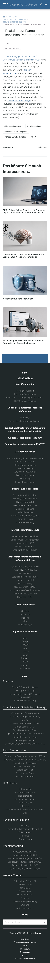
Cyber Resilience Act (25, 792)
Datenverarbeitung (25, 475)
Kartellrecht (25, 888)
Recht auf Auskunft (25, 390)
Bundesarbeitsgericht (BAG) (25, 851)
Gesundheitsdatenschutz (12, 48)
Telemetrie (25, 614)
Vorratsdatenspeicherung (25, 901)
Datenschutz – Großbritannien (25, 539)
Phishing (25, 806)
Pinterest (25, 658)
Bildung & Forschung (25, 690)
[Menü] (46, 4)
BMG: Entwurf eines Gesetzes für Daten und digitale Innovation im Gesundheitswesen (24, 211)
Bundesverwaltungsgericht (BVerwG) (25, 862)
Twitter (25, 661)
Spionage (25, 898)
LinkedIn (25, 644)
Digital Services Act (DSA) (25, 737)
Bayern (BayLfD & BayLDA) (25, 570)
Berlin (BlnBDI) (25, 573)
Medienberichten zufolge (19, 100)
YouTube (25, 665)
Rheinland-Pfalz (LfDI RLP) (25, 593)
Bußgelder (25, 417)
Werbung (25, 905)
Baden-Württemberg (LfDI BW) (25, 566)
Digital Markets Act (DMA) (25, 730)
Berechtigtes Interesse (25, 465)
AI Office (25, 825)
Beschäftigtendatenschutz (25, 495)
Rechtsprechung (13, 845)
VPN (25, 621)
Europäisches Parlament (25, 766)
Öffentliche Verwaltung (25, 700)
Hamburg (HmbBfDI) (25, 580)
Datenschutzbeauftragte (25, 471)
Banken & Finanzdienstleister (25, 687)
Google (25, 641)
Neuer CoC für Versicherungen (18, 298)
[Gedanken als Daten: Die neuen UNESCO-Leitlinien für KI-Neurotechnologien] (25, 236)
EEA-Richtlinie (25, 884)
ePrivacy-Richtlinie (25, 740)
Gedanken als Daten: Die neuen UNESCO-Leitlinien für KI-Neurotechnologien (23, 255)
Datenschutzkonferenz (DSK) (25, 576)
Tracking (25, 618)
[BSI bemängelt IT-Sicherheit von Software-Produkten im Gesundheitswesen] (25, 322)
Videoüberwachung (25, 522)
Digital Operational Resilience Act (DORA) (25, 733)
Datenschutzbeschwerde (25, 498)
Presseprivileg (25, 891)
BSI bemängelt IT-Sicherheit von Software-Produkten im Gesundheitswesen (23, 341)
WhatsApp (25, 668)
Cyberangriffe (25, 789)
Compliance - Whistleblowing (25, 713)
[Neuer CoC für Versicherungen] (25, 280)
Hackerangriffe (25, 796)
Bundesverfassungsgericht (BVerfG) (25, 858)
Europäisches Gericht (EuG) (25, 865)
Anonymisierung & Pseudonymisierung (25, 458)
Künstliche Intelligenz (16, 819)
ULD (33, 137)
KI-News (25, 835)
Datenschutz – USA (25, 543)
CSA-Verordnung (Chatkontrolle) (25, 716)
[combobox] (22, 922)
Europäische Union (14, 750)
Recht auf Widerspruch (25, 401)
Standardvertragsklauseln (25, 550)
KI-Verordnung (25, 839)
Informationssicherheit (25, 799)
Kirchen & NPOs (25, 697)
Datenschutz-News (13, 126)
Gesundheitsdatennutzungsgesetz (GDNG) (25, 743)
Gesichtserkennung (25, 509)
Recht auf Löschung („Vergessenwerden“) (25, 397)
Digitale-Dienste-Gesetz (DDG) (25, 723)
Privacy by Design (25, 519)
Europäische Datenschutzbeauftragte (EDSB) (25, 759)
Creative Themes (34, 933)
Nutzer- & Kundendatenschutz (25, 515)
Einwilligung (25, 478)
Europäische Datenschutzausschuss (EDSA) (25, 756)
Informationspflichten (25, 482)
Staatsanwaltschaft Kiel (15, 137)
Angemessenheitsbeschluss (25, 536)
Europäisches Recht (25, 773)
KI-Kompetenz (25, 832)
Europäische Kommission (25, 763)
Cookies (25, 611)
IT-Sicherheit (11, 783)
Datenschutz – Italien (25, 546)
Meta (25, 648)
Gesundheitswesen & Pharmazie (25, 694)
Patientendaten (34, 126)
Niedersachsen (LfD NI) (25, 587)
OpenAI (25, 655)
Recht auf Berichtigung (25, 394)
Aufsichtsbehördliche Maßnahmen (25, 421)
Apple (25, 638)
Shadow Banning (25, 894)
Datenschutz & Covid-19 (25, 881)
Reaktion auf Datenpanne (15, 131)
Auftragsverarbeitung (25, 461)
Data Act (25, 720)
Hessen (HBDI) (25, 583)
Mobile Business (25, 512)
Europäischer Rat (25, 769)
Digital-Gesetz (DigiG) (25, 726)
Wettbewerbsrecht (25, 908)
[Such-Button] (44, 922)
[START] (4, 17)
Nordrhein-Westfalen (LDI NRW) (25, 590)
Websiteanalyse (25, 624)
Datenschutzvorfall (25, 502)
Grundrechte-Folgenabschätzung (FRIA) (25, 829)
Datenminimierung (25, 468)
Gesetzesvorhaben (25, 776)
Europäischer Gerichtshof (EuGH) (25, 868)
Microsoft (25, 651)
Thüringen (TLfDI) (25, 597)
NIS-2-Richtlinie (25, 802)
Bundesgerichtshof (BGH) (25, 855)
